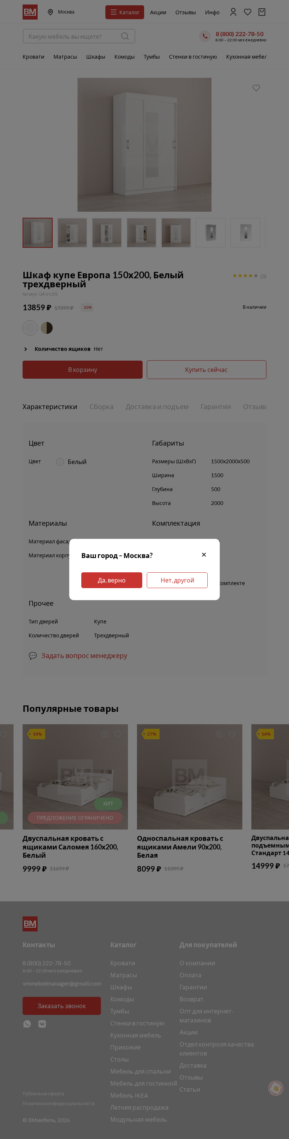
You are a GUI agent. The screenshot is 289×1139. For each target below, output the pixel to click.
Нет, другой (177, 580)
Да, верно (112, 580)
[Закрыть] (204, 555)
